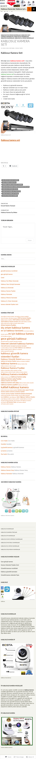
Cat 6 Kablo (4, 441)
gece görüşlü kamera (7, 274)
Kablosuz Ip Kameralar (21, 36)
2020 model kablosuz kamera (24, 321)
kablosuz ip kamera (26, 359)
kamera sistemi (5, 391)
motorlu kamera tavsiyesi (23, 393)
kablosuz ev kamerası (17, 349)
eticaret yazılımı (4, 334)
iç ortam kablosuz (18, 347)
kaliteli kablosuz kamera (9, 195)
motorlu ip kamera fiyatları (17, 391)
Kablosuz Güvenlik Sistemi (9, 189)
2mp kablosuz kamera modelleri (22, 316)
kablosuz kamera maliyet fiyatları (8, 372)
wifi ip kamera (17, 400)
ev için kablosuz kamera (21, 334)
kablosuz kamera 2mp (22, 363)
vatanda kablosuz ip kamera (26, 398)
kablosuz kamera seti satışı (10, 193)
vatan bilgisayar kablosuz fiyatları (26, 397)
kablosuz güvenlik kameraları (7, 351)
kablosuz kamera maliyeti (21, 372)
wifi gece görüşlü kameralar (7, 400)
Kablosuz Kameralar (7, 38)
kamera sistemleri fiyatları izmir (9, 304)
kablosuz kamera (9, 364)
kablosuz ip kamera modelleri (23, 361)
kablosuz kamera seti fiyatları (11, 191)
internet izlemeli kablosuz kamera (12, 184)
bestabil (12, 48)
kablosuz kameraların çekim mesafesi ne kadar (11, 370)
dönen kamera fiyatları (8, 325)
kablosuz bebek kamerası (6, 349)
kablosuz (28, 347)
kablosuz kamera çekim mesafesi (26, 382)
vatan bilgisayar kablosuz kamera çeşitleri (10, 398)
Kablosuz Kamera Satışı (7, 470)
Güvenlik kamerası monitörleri (9, 568)
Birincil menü (34, 9)
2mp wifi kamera (4, 318)
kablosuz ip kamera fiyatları (8, 361)
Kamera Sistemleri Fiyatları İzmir (10, 565)
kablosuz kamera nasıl (6, 377)
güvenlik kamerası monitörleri (9, 271)
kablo (24, 347)
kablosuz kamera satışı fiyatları (11, 379)
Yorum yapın (19, 48)
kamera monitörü (13, 390)
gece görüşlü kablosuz (9, 182)
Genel (2, 277)
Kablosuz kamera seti (10, 140)
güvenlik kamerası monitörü (7, 341)
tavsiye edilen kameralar (24, 395)
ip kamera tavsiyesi (21, 346)
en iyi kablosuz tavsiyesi (12, 331)
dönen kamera (21, 323)
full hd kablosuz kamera (6, 336)
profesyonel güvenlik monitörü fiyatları (9, 395)
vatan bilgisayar (12, 397)
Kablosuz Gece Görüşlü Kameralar (10, 284)
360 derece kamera (13, 318)
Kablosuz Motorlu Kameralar (9, 297)
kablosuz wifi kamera (23, 384)
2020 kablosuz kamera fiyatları (21, 320)
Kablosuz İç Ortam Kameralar (24, 38)
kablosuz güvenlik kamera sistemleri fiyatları (15, 186)
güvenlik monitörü (18, 341)
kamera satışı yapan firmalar (26, 390)
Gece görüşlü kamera (7, 561)
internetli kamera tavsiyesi (8, 346)
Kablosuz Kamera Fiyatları (8, 291)
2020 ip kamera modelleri (6, 319)
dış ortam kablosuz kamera (10, 180)
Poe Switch (4, 454)
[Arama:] (18, 258)
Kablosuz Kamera (6, 467)
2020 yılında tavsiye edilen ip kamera (9, 323)
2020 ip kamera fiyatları (24, 318)
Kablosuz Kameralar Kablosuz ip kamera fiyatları (14, 9)
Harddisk (3, 444)
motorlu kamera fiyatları (7, 393)
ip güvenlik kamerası (6, 447)
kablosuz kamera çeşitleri (9, 385)
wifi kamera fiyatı (11, 402)
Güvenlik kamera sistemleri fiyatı (10, 575)
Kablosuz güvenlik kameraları (9, 571)
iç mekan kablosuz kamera (7, 347)
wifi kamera (3, 402)
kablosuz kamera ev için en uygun (8, 366)
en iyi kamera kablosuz (29, 331)
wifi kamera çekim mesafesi (7, 403)
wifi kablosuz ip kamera (25, 400)
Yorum (30, 240)
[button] (6, 419)
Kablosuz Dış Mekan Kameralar (11, 35)
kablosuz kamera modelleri (14, 374)
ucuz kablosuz (5, 397)
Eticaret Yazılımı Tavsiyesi (8, 205)
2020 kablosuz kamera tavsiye (9, 321)
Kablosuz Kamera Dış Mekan (9, 211)
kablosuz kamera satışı (18, 377)
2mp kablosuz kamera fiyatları (7, 316)
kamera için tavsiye (5, 390)
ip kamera (3, 451)
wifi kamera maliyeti (21, 402)
